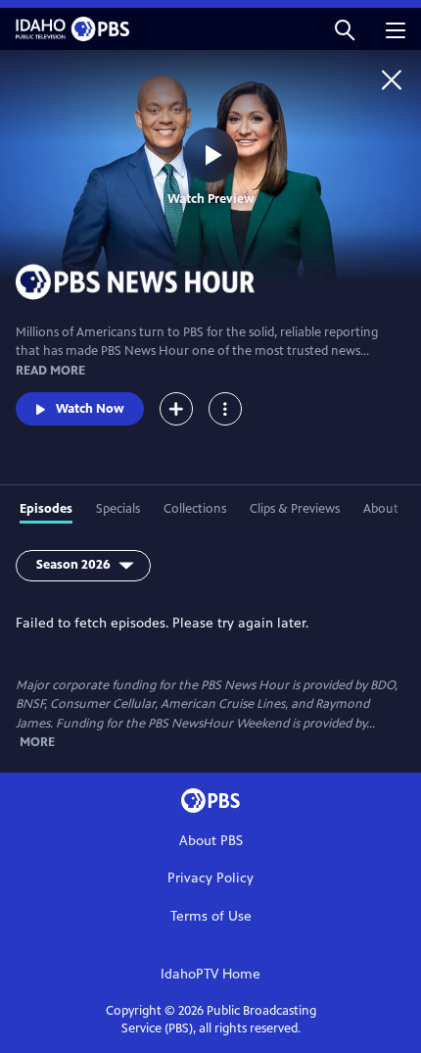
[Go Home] (391, 79)
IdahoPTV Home (210, 974)
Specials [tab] (118, 509)
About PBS (211, 840)
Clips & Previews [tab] (295, 509)
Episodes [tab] (46, 509)
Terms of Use (211, 916)
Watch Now (90, 409)
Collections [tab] (195, 509)
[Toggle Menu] (225, 409)
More (37, 742)
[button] (344, 29)
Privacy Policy (210, 878)
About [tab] (380, 509)
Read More (50, 370)
